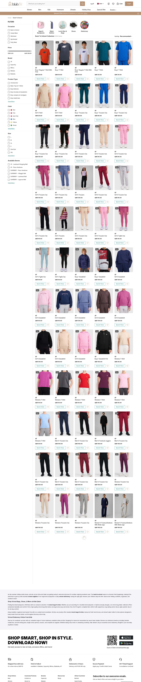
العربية (92, 3)
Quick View (40, 79)
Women (29, 9)
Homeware (60, 9)
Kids (49, 9)
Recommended (125, 36)
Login (129, 3)
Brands (112, 10)
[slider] (8, 51)
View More (11, 101)
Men (39, 9)
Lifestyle (73, 9)
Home (9, 17)
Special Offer (101, 9)
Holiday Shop (86, 9)
